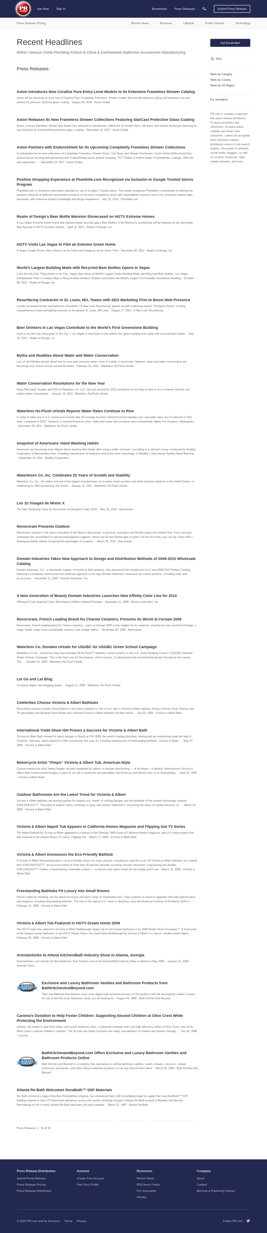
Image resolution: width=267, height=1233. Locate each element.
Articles (141, 1197)
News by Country (220, 79)
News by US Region (222, 85)
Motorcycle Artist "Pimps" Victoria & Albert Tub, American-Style (73, 762)
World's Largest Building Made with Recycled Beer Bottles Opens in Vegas (83, 268)
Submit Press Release (232, 8)
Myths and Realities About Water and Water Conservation (68, 355)
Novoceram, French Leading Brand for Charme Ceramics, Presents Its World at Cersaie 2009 (99, 619)
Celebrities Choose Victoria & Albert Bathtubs (57, 703)
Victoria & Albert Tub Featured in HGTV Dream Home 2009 (68, 923)
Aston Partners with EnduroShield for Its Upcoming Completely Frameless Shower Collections (101, 147)
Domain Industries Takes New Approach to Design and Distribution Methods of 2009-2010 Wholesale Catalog (106, 561)
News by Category (221, 74)
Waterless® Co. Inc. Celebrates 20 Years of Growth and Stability (73, 475)
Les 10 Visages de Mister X (41, 503)
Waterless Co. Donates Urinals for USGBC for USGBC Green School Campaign (87, 647)
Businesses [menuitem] (159, 8)
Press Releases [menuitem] (184, 8)
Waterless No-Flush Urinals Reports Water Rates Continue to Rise (75, 411)
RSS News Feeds (148, 1184)
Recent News (145, 1178)
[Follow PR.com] (246, 1221)
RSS (219, 59)
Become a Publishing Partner (216, 1190)
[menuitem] (204, 9)
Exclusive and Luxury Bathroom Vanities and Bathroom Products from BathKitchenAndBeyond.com (105, 985)
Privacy (81, 1220)
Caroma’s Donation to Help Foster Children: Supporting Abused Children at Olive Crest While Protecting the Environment (100, 1018)
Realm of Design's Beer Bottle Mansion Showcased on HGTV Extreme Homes (86, 216)
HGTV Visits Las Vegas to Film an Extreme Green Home (66, 244)
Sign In (60, 8)
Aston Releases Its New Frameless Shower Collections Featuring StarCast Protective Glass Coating (105, 120)
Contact (202, 1184)
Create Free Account (90, 1178)
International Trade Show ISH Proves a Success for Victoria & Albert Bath (82, 730)
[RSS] (213, 58)
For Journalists (219, 99)
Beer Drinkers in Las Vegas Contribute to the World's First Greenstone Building (87, 328)
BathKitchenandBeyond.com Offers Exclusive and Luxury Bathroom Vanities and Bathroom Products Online (114, 1055)
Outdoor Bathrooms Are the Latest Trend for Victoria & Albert (71, 794)
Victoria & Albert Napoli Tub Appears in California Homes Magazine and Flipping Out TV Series (101, 826)
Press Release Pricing (31, 1184)
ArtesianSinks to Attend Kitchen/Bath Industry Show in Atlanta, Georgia (80, 955)
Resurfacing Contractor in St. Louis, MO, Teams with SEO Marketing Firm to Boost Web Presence (103, 300)
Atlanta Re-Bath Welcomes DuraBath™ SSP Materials (64, 1090)
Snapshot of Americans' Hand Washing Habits (58, 443)
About (200, 1178)
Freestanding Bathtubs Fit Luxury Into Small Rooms (63, 891)
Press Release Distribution (34, 1190)
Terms (68, 1220)
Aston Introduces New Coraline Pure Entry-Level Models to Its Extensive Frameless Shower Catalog (106, 92)
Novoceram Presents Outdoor (43, 526)
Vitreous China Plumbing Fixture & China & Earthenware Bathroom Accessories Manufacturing (106, 52)
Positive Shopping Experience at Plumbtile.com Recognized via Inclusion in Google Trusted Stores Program (105, 182)
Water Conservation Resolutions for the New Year (61, 383)
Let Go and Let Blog (34, 679)
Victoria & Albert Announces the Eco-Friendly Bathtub (65, 854)
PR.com (32, 1221)
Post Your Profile (88, 1184)
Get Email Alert (230, 43)
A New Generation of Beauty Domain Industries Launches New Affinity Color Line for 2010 (97, 596)
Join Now (43, 8)
